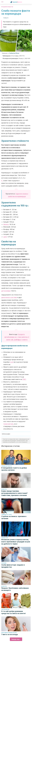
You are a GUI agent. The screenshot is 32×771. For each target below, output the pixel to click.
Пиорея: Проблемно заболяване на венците (15, 589)
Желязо (6, 224)
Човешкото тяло (6, 514)
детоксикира (6, 291)
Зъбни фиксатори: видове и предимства (13, 566)
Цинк (5, 237)
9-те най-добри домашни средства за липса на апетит (13, 612)
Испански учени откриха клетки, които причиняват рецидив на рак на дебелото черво (15, 542)
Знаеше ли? (4, 537)
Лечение (3, 563)
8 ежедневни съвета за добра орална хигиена (14, 469)
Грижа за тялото (6, 466)
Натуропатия (5, 609)
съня (11, 362)
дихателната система (9, 297)
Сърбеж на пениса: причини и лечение (13, 517)
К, (2, 180)
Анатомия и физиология (9, 632)
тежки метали (8, 424)
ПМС (24, 379)
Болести (4, 489)
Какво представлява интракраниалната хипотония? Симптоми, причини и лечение (14, 493)
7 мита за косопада (9, 634)
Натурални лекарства (7, 6)
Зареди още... (16, 639)
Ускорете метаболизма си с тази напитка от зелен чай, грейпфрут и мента (17, 337)
